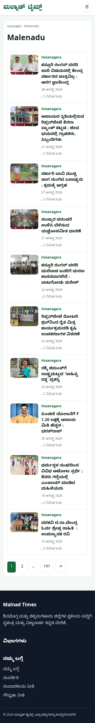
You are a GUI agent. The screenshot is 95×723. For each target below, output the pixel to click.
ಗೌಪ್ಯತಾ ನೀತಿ (14, 696)
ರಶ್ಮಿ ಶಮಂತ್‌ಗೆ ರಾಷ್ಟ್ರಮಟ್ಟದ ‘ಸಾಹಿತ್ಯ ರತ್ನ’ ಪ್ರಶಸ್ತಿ (59, 374)
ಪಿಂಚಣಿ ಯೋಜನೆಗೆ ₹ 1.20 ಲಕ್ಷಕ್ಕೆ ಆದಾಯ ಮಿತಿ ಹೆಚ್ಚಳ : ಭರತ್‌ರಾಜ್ (60, 423)
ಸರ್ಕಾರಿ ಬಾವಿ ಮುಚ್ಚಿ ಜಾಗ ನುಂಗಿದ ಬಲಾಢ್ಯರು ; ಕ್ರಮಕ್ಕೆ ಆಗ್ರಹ (62, 180)
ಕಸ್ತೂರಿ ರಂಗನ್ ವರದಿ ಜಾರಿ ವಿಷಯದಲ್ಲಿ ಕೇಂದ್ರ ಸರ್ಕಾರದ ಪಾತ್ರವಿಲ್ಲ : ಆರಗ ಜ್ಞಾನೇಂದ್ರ (62, 74)
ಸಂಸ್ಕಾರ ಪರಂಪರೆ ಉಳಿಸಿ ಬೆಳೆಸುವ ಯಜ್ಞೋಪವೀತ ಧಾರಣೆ (61, 225)
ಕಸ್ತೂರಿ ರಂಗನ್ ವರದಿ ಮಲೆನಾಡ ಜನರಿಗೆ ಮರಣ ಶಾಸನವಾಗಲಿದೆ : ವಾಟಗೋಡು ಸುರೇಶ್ (63, 274)
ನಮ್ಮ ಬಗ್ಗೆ (11, 669)
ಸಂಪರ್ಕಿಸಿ (11, 678)
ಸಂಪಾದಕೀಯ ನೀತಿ (18, 687)
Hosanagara (51, 58)
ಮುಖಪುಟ (14, 26)
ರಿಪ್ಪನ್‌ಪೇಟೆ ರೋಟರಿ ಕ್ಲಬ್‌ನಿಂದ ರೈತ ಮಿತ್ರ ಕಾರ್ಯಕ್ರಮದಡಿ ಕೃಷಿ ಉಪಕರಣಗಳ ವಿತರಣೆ (60, 325)
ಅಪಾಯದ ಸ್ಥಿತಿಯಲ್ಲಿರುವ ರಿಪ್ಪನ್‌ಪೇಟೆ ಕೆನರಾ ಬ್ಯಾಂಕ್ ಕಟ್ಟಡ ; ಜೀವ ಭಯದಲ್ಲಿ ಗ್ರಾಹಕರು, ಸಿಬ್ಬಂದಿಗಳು (62, 128)
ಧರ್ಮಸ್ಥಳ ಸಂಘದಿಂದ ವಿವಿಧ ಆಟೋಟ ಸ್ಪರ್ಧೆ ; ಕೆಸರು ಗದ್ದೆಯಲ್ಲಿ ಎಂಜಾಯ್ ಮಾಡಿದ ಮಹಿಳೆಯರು (62, 477)
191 (46, 567)
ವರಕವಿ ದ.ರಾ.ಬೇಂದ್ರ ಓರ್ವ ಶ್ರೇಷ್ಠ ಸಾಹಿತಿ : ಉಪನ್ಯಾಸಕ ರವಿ (59, 529)
